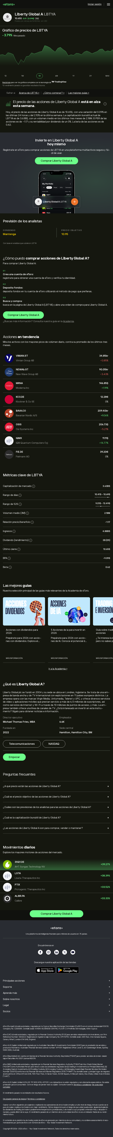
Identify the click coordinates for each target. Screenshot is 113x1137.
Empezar (14, 757)
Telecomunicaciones (22, 743)
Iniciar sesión (95, 4)
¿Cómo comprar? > (53, 93)
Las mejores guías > (78, 93)
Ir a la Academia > (58, 669)
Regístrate (6, 82)
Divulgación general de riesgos (14, 1099)
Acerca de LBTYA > (29, 93)
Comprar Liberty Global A (56, 160)
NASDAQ (54, 743)
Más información (14, 658)
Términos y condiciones (82, 1085)
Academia (68, 321)
